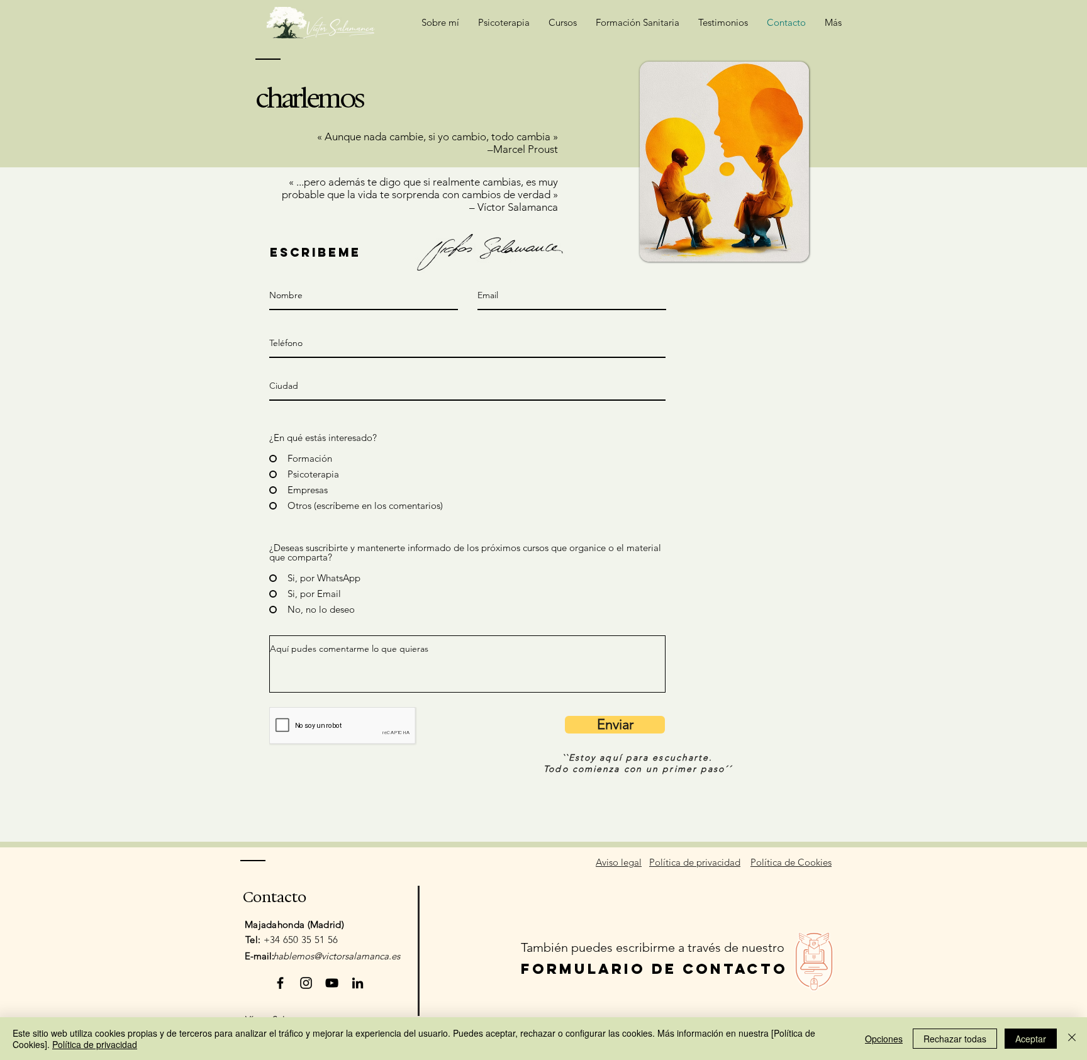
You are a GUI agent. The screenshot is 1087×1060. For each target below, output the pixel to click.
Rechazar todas (954, 1038)
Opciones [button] (884, 1038)
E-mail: (259, 956)
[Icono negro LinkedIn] (357, 983)
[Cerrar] (1071, 1038)
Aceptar (1030, 1038)
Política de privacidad (94, 1044)
